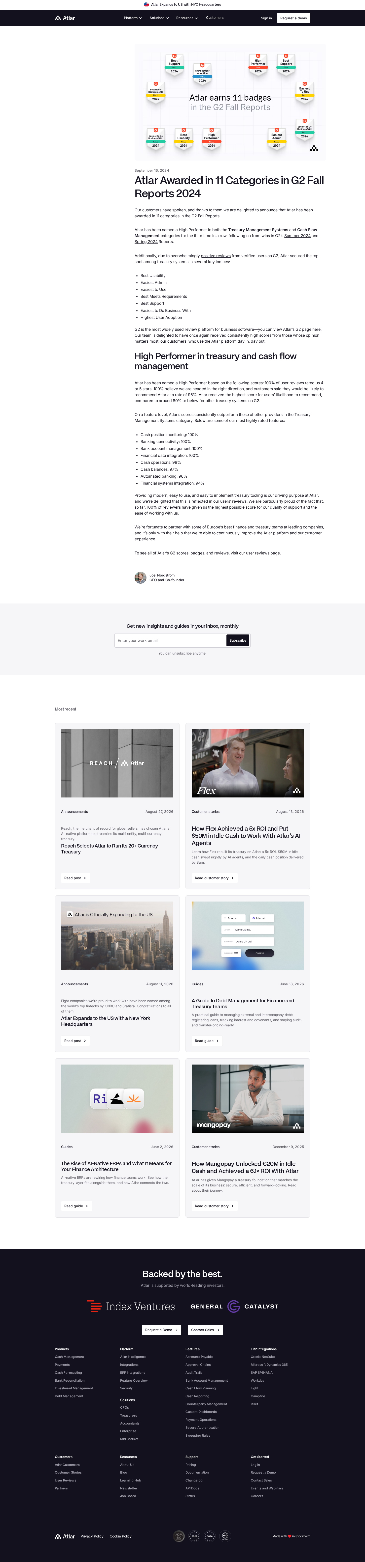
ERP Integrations (132, 1372)
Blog (123, 1472)
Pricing (190, 1465)
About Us (127, 1465)
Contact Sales (261, 1480)
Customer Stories (68, 1472)
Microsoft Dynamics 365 (269, 1365)
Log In (255, 1465)
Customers (214, 17)
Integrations (129, 1365)
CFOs (124, 1407)
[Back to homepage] (65, 1536)
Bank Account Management (206, 1380)
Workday (257, 1380)
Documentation (197, 1472)
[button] (133, 18)
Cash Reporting (197, 1396)
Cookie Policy (121, 1536)
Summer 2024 (297, 235)
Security (126, 1388)
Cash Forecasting (68, 1372)
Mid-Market (129, 1439)
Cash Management (69, 1357)
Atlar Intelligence (133, 1357)
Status (190, 1496)
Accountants (130, 1423)
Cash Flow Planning (200, 1388)
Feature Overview (134, 1380)
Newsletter (128, 1488)
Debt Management (69, 1396)
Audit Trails (193, 1372)
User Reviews (65, 1480)
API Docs (192, 1488)
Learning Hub (130, 1480)
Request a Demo (263, 1472)
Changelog (194, 1480)
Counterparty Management (206, 1404)
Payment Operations (201, 1420)
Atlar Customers (67, 1465)
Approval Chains (198, 1365)
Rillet (254, 1404)
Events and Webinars (267, 1488)
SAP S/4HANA (262, 1372)
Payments (62, 1365)
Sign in (266, 18)
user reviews (257, 552)
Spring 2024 (146, 241)
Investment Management (74, 1388)
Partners (61, 1488)
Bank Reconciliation (70, 1380)
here (316, 329)
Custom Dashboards (201, 1412)
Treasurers (128, 1415)
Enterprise (128, 1431)
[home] (65, 18)
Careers (257, 1496)
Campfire (258, 1396)
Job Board (128, 1496)
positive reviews (216, 255)
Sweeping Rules (197, 1435)
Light (254, 1388)
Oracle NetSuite (263, 1357)
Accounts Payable (199, 1357)
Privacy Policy (92, 1536)
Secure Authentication (202, 1427)
